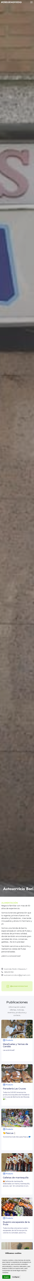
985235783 (9, 972)
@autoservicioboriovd (19, 986)
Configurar (15, 1277)
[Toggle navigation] (31, 2)
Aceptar (6, 1277)
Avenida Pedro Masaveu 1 (15, 969)
